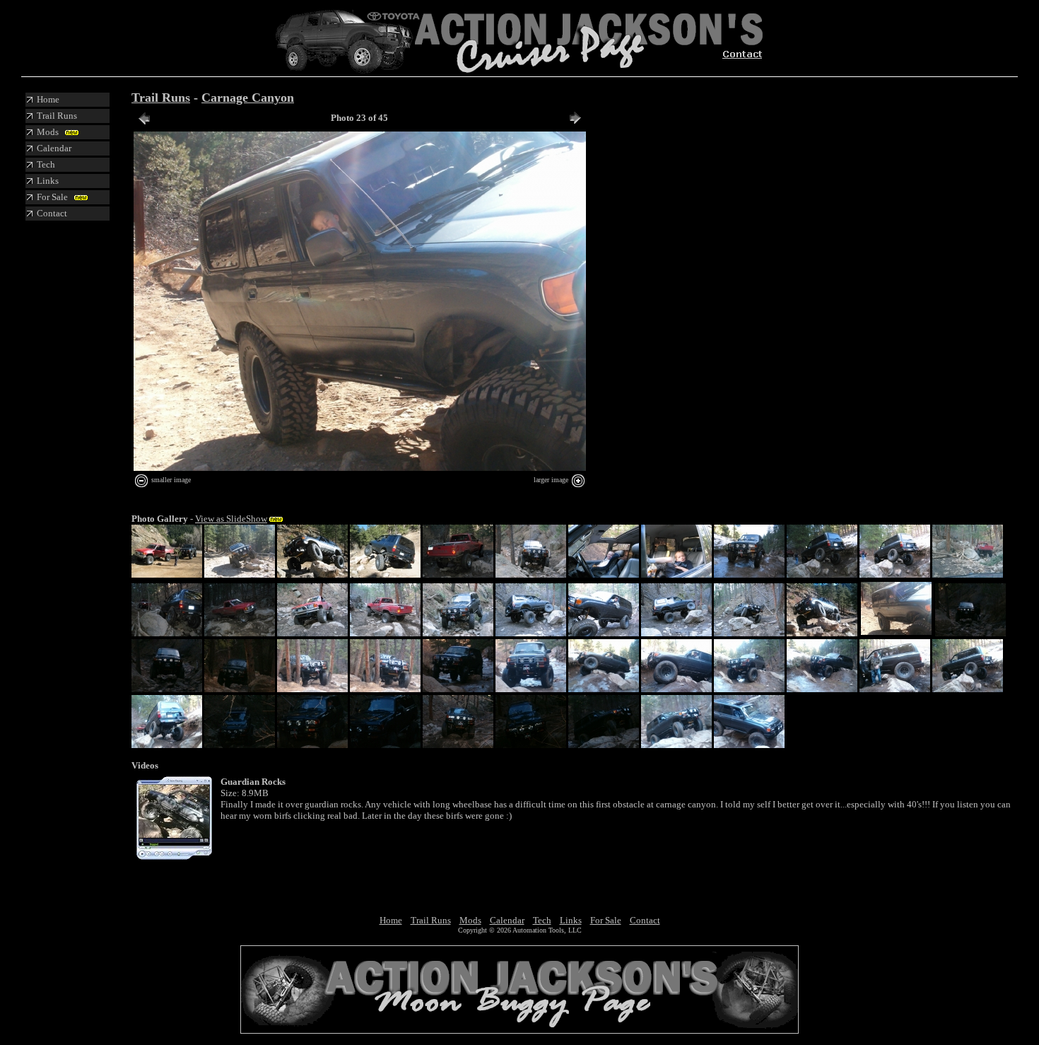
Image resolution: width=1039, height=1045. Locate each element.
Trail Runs (160, 98)
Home (391, 920)
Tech (542, 920)
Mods (470, 920)
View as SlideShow (231, 518)
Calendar (507, 920)
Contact (645, 920)
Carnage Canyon (247, 98)
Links (571, 920)
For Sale (605, 920)
